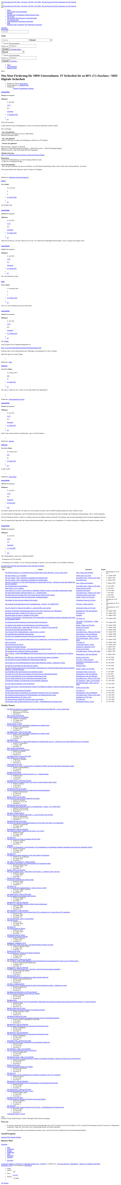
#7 (8, 387)
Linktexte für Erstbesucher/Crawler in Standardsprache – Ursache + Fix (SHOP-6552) (32, 604)
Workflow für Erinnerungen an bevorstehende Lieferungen (26, 680)
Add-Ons (43, 1164)
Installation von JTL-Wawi (84, 697)
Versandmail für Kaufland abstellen (15, 647)
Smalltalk (79, 615)
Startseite (4, 1137)
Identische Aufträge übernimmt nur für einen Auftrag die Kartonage (26, 622)
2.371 (8, 105)
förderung (16, 88)
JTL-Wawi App (80, 699)
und (18, 177)
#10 (8, 507)
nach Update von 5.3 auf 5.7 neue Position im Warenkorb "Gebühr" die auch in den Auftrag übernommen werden (38, 590)
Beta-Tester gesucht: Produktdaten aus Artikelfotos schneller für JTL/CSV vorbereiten (32, 692)
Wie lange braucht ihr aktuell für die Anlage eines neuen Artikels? (24, 699)
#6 (8, 338)
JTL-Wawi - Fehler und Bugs (84, 659)
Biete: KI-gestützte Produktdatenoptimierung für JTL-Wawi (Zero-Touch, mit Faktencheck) (33, 611)
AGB (8, 1154)
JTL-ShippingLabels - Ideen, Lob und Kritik (20, 918)
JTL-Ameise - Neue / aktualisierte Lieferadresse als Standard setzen (26, 578)
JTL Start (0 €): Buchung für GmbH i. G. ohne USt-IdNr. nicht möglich (28, 608)
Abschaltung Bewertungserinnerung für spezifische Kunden (24, 671)
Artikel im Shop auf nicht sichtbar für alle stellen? (21, 600)
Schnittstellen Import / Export (85, 644)
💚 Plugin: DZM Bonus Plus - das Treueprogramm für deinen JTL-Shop (28, 649)
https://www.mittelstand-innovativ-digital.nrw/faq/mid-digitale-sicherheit (22, 155)
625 (8, 376)
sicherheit (31, 88)
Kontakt (18, 1137)
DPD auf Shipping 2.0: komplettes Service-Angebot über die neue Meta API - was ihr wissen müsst (36, 572)
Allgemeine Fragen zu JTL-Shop (85, 595)
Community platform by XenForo (20, 1164)
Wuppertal (10, 111)
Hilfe (8, 1137)
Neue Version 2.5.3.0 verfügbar (15, 575)
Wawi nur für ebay (10, 642)
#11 (8, 553)
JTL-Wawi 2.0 (80, 618)
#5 (8, 302)
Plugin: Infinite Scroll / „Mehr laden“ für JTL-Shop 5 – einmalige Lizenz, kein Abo (31, 627)
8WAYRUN (28, 1165)
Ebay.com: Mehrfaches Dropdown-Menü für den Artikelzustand (25, 636)
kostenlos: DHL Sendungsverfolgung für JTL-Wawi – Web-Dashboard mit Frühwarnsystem (33, 701)
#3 (8, 237)
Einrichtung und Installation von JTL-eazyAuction (22, 992)
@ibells (6, 341)
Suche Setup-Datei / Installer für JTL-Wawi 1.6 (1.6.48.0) (23, 613)
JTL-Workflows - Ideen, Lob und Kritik (88, 680)
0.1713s (15, 1175)
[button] (2, 4)
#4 (8, 273)
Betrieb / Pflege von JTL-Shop (85, 597)
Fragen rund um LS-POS (83, 575)
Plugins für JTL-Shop (82, 627)
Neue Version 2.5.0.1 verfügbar (14, 588)
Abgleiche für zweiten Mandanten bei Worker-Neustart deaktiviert (25, 659)
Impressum (10, 1155)
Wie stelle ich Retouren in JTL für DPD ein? (20, 683)
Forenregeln (10, 1149)
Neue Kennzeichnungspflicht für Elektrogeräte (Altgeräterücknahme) (26, 597)
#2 (8, 202)
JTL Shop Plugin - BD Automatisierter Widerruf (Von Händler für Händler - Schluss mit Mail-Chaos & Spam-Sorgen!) (44, 1058)
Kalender (13, 1137)
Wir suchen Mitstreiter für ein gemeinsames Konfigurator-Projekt (25, 676)
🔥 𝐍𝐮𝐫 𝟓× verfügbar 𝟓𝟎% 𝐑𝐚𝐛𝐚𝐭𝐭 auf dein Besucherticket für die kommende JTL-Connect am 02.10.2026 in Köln (42, 961)
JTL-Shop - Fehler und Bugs (84, 604)
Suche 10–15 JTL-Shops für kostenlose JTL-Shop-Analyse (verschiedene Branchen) (31, 674)
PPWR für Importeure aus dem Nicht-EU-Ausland (21, 665)
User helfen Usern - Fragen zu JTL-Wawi (88, 578)
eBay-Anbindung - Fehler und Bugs (86, 636)
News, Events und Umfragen (84, 572)
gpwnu (3, 181)
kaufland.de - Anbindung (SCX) (85, 647)
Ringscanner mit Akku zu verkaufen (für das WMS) (21, 615)
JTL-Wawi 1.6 (80, 613)
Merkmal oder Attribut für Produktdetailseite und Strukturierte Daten (27, 625)
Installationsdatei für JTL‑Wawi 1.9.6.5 (18, 697)
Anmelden (4, 1144)
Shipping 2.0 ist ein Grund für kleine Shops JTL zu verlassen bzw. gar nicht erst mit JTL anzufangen (36, 639)
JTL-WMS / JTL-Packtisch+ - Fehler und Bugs (21, 862)
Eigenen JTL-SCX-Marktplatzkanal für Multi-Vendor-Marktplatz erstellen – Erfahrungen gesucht (35, 662)
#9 (8, 466)
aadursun (4, 366)
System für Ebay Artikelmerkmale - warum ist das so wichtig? (25, 632)
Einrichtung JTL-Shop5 (83, 590)
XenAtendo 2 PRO (6, 1165)
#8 (8, 430)
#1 (8, 119)
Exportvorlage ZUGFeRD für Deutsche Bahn (18, 629)
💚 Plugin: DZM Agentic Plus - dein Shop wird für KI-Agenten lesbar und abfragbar (31, 657)
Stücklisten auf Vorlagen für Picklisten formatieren (21, 651)
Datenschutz (10, 1152)
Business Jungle (81, 665)
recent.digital (23, 83)
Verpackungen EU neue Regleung (16, 586)
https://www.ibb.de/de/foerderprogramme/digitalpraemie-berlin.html (21, 348)
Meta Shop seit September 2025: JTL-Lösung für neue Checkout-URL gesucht (30, 595)
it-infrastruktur (23, 88)
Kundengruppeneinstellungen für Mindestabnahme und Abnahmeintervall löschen (30, 695)
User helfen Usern (81, 580)
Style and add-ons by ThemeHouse (67, 1164)
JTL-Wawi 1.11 (80, 629)
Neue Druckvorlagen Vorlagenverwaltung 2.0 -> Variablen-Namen (26, 592)
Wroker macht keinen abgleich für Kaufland (18, 690)
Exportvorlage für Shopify (14, 644)
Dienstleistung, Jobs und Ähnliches (86, 611)
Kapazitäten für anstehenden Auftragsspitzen (19, 634)
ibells (3, 281)
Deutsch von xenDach (89, 1164)
